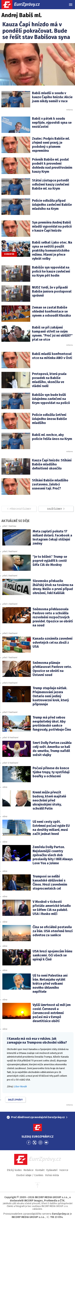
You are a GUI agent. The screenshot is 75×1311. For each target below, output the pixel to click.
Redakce (28, 1170)
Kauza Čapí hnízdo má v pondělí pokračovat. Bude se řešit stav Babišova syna (36, 30)
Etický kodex (14, 1170)
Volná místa (52, 1175)
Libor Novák (20, 1086)
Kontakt (39, 1170)
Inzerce (63, 1170)
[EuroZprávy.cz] (23, 4)
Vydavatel (52, 1170)
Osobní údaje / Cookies (29, 1175)
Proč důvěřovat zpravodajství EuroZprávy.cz (38, 1117)
